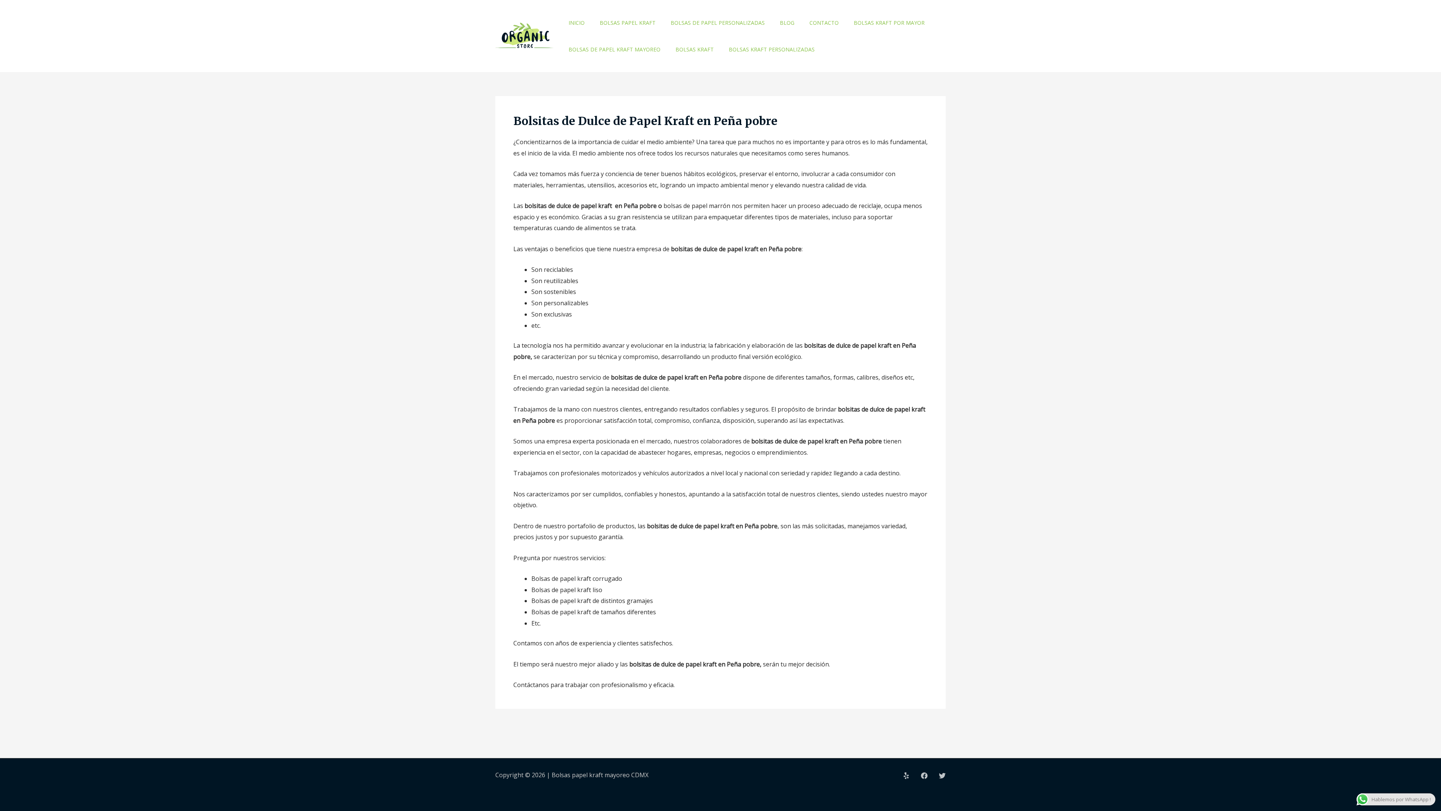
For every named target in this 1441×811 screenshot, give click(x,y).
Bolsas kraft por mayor (889, 22)
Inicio (577, 22)
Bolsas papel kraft (628, 22)
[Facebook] (924, 775)
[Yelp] (906, 775)
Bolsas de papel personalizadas (718, 22)
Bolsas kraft (694, 49)
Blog (787, 22)
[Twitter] (942, 775)
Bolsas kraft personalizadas (772, 49)
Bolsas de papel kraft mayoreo (614, 49)
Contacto (824, 22)
